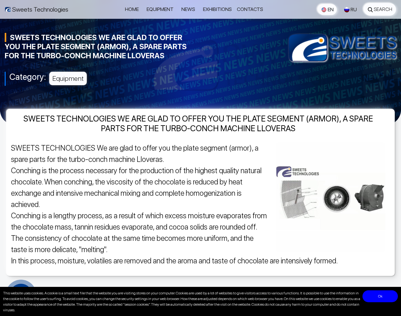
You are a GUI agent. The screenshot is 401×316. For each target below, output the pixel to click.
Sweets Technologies (40, 9)
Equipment (160, 9)
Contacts (250, 9)
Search (383, 9)
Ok (380, 296)
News (188, 9)
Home (132, 9)
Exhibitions (217, 9)
